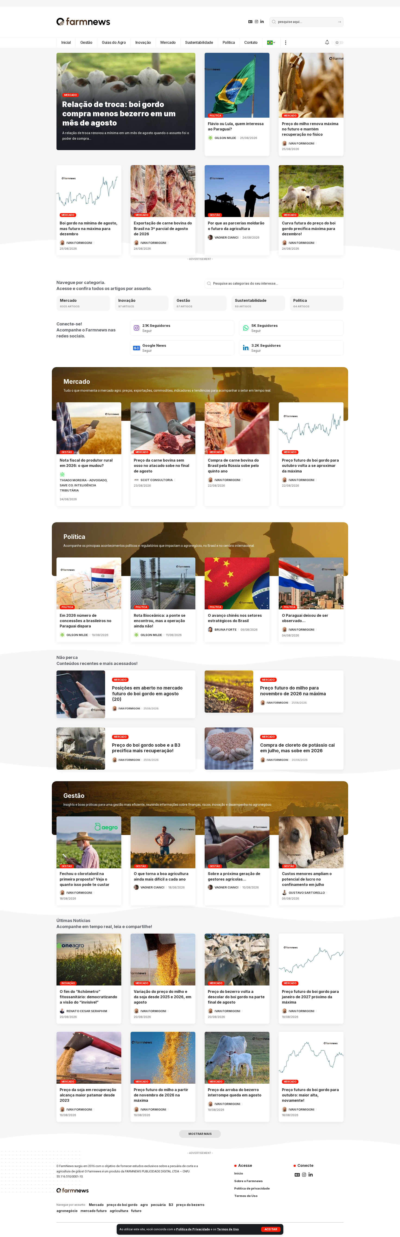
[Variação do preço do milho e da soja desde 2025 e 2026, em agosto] (163, 959)
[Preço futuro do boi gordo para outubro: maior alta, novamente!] (311, 1058)
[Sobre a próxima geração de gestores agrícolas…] (237, 842)
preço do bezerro (190, 1205)
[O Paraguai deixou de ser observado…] (311, 583)
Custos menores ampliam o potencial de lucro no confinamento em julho (307, 879)
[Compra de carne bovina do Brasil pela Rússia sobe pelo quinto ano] (237, 428)
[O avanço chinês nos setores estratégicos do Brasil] (237, 583)
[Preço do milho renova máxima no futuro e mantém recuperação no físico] (311, 85)
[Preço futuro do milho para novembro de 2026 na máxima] (229, 691)
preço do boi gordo (122, 1205)
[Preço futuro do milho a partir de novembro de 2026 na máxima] (163, 1058)
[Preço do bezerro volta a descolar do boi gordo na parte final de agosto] (237, 959)
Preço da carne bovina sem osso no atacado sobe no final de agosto (161, 465)
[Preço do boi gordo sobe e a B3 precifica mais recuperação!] (80, 748)
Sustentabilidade (250, 300)
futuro (136, 1211)
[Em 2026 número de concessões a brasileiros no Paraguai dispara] (88, 583)
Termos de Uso (228, 1229)
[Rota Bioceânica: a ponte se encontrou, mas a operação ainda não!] (163, 583)
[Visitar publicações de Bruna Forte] (210, 629)
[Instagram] (256, 22)
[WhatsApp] (291, 328)
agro (144, 1205)
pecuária (158, 1205)
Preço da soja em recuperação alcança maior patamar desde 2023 (88, 1095)
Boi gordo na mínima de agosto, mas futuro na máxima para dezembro (88, 228)
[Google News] (250, 22)
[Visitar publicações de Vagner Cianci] (210, 237)
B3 (171, 1205)
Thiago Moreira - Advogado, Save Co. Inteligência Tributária (83, 485)
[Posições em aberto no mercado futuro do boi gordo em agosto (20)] (80, 694)
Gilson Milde (225, 138)
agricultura (119, 1211)
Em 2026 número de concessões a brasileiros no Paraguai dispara (85, 620)
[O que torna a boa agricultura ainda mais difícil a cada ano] (163, 842)
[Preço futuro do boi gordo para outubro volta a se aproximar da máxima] (311, 428)
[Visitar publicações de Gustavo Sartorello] (284, 892)
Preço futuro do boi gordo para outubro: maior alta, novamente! (310, 1095)
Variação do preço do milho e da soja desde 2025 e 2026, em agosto (162, 996)
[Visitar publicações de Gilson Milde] (210, 137)
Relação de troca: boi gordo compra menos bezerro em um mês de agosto (119, 113)
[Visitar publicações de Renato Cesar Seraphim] (62, 1011)
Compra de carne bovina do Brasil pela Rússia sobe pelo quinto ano (233, 465)
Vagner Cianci (226, 237)
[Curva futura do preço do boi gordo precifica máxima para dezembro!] (311, 191)
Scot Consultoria (157, 480)
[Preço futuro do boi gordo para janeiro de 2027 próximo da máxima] (311, 959)
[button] (271, 1229)
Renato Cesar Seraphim (86, 1011)
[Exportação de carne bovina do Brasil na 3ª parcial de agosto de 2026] (163, 191)
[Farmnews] (83, 22)
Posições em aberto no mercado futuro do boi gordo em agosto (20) (147, 693)
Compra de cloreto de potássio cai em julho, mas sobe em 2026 (297, 748)
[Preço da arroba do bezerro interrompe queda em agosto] (237, 1058)
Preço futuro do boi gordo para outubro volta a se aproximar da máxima (310, 465)
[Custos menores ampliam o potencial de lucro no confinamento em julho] (311, 842)
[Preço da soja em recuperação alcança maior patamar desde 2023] (88, 1058)
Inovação (126, 300)
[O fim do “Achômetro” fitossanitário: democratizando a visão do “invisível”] (88, 959)
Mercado (70, 95)
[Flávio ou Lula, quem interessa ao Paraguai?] (237, 85)
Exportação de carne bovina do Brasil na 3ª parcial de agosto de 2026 (163, 228)
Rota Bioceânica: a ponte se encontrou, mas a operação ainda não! (159, 620)
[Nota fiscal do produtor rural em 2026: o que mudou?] (88, 428)
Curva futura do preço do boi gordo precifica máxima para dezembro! (308, 228)
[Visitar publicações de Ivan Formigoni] (284, 143)
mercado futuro (94, 1211)
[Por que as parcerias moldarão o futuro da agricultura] (237, 191)
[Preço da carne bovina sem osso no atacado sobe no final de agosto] (163, 428)
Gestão (215, 215)
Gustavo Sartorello (307, 892)
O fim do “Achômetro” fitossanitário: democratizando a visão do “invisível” (88, 996)
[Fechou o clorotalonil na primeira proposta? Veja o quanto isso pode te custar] (88, 842)
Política (215, 115)
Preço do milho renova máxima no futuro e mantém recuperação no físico (310, 129)
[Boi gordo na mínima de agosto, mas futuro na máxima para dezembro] (88, 191)
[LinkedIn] (262, 22)
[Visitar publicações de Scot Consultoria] (136, 479)
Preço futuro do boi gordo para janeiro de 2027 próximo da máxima (310, 996)
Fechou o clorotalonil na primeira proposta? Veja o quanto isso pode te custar (84, 879)
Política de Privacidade (193, 1229)
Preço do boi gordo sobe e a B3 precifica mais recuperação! (146, 748)
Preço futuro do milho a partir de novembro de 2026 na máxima (161, 1095)
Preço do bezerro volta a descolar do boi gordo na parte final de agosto (236, 996)
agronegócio (67, 1211)
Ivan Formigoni (301, 143)
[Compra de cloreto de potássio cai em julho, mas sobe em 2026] (229, 748)
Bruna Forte (226, 629)
